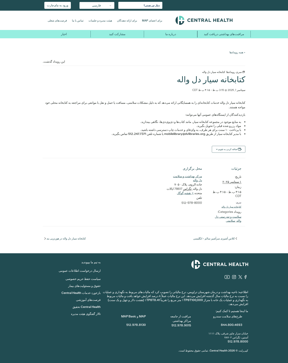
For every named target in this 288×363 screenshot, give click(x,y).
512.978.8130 (136, 325)
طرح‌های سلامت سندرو (227, 316)
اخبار (64, 34)
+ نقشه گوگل (185, 193)
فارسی (96, 5)
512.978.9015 (181, 325)
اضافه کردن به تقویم (228, 149)
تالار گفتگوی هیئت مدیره (86, 314)
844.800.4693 (231, 325)
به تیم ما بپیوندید (91, 262)
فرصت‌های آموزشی (88, 300)
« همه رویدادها (237, 52)
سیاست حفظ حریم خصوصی (83, 279)
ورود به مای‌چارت (57, 5)
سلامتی (230, 221)
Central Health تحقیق (86, 307)
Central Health (211, 20)
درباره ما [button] (170, 34)
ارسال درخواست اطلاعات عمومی (80, 271)
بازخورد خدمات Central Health (81, 293)
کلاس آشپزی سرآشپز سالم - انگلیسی (214, 238)
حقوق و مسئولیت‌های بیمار (84, 286)
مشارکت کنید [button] (117, 34)
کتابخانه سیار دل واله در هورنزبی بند (66, 238)
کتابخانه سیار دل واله (231, 206)
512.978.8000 (238, 341)
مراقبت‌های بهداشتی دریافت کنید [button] (224, 34)
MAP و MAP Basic (133, 316)
